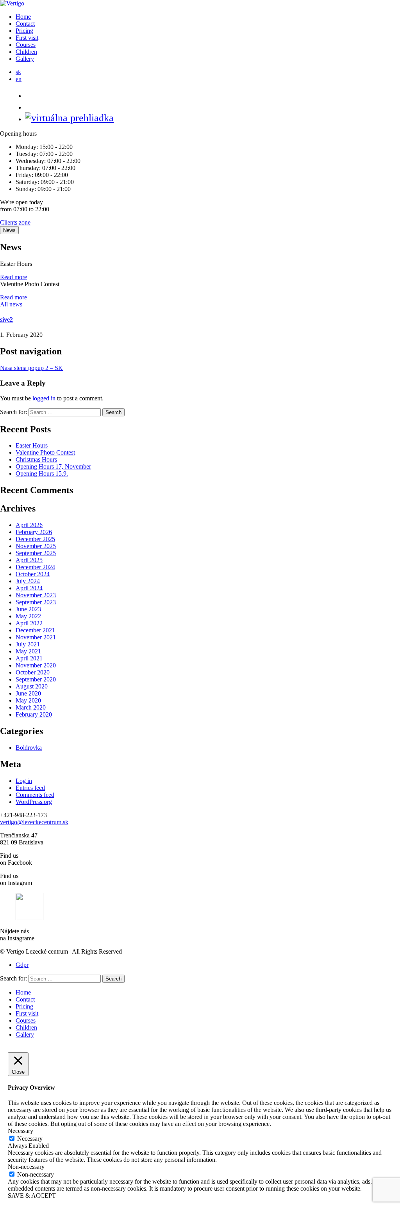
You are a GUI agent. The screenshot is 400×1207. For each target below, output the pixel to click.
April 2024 (29, 588)
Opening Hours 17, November (53, 466)
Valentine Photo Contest (45, 452)
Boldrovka (29, 747)
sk (18, 72)
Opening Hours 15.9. (42, 473)
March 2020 (31, 707)
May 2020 (28, 700)
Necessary (30, 1138)
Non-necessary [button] (26, 1166)
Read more (13, 277)
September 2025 (36, 553)
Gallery (25, 58)
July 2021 (28, 644)
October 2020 (33, 672)
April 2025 (29, 560)
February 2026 (34, 532)
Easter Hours (32, 445)
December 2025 (35, 539)
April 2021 (29, 658)
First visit (27, 37)
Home (23, 16)
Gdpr (22, 964)
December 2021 (35, 630)
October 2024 (33, 574)
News (9, 230)
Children (26, 51)
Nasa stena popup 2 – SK (31, 368)
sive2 (6, 319)
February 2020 (34, 714)
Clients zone (15, 222)
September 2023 (36, 602)
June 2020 (28, 693)
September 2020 (36, 679)
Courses (26, 44)
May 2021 (28, 651)
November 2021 (36, 637)
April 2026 (29, 525)
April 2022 (29, 623)
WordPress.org (34, 801)
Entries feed (30, 787)
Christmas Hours (36, 459)
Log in (24, 780)
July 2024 (28, 581)
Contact (25, 23)
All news (11, 304)
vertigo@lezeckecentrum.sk (34, 822)
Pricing (24, 30)
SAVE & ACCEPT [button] (32, 1195)
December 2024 (35, 567)
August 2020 (32, 686)
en (18, 79)
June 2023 (28, 609)
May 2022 (28, 616)
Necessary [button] (20, 1130)
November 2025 (36, 546)
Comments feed (35, 794)
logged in (43, 398)
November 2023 (36, 595)
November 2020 (36, 665)
